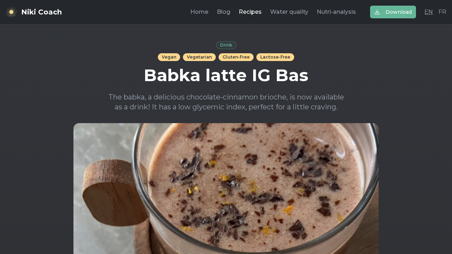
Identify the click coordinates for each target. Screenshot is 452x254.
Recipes (250, 11)
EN (428, 11)
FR (442, 11)
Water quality (289, 11)
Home (199, 11)
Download (399, 12)
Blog (223, 11)
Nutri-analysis (336, 11)
